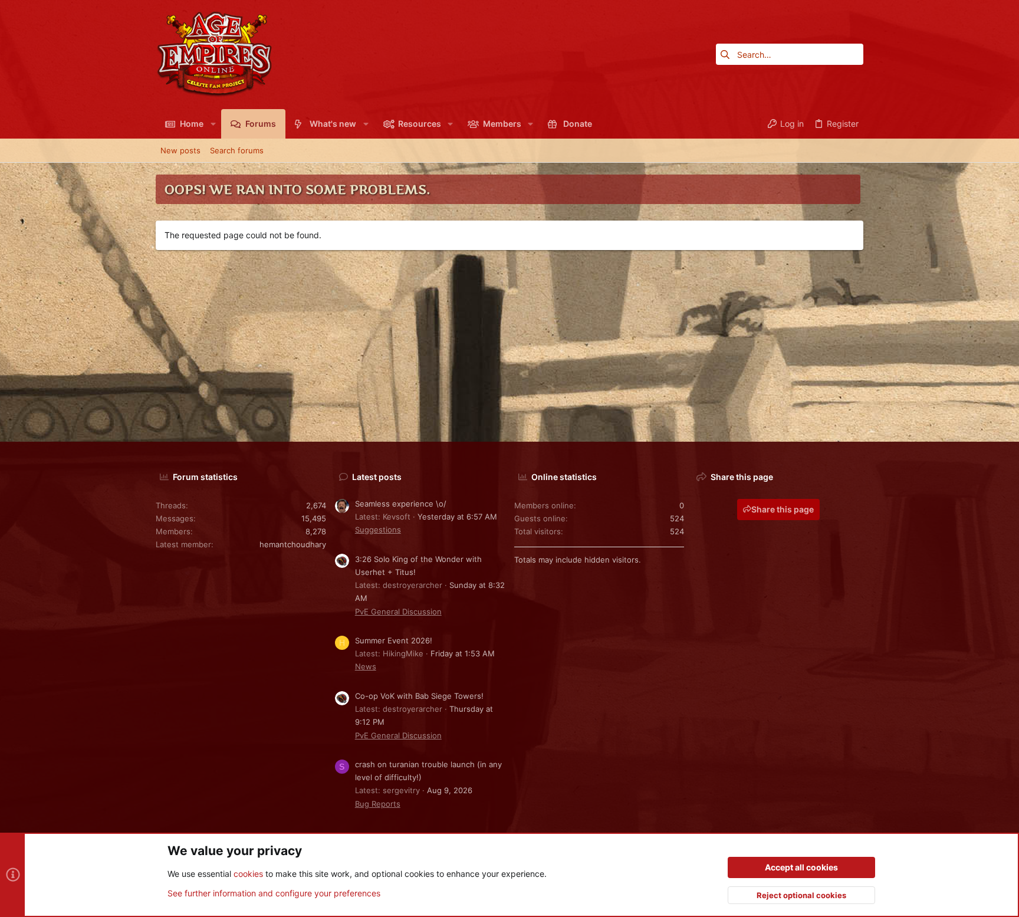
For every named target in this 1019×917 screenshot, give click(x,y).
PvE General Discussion (398, 611)
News (365, 666)
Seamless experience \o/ (400, 503)
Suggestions (378, 529)
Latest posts (377, 477)
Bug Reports (377, 803)
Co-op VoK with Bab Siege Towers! (419, 696)
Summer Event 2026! (393, 640)
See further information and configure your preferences (273, 893)
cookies (248, 874)
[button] (213, 123)
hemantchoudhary (292, 544)
